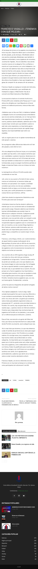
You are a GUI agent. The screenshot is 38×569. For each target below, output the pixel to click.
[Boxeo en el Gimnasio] (3, 518)
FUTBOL (15, 380)
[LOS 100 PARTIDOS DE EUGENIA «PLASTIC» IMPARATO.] (6, 438)
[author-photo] (19, 420)
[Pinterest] (11, 40)
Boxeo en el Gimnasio (18, 515)
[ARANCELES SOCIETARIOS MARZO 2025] (6, 509)
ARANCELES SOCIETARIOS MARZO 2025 (23, 507)
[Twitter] (7, 40)
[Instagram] (19, 495)
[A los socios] (6, 526)
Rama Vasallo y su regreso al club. (22, 444)
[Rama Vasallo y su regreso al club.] (6, 446)
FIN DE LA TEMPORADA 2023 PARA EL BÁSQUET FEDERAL (27, 402)
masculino (21, 380)
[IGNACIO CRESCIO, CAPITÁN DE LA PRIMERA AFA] (6, 455)
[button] (3, 4)
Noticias (7, 8)
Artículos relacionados (9, 431)
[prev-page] (3, 461)
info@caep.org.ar (23, 491)
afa (10, 380)
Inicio (2, 8)
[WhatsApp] (15, 40)
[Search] (35, 4)
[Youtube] (24, 496)
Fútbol (12, 8)
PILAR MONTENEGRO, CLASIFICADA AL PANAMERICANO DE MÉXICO (10, 403)
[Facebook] (3, 40)
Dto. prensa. (6, 34)
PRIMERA (27, 380)
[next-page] (6, 461)
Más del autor (21, 431)
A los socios (15, 524)
